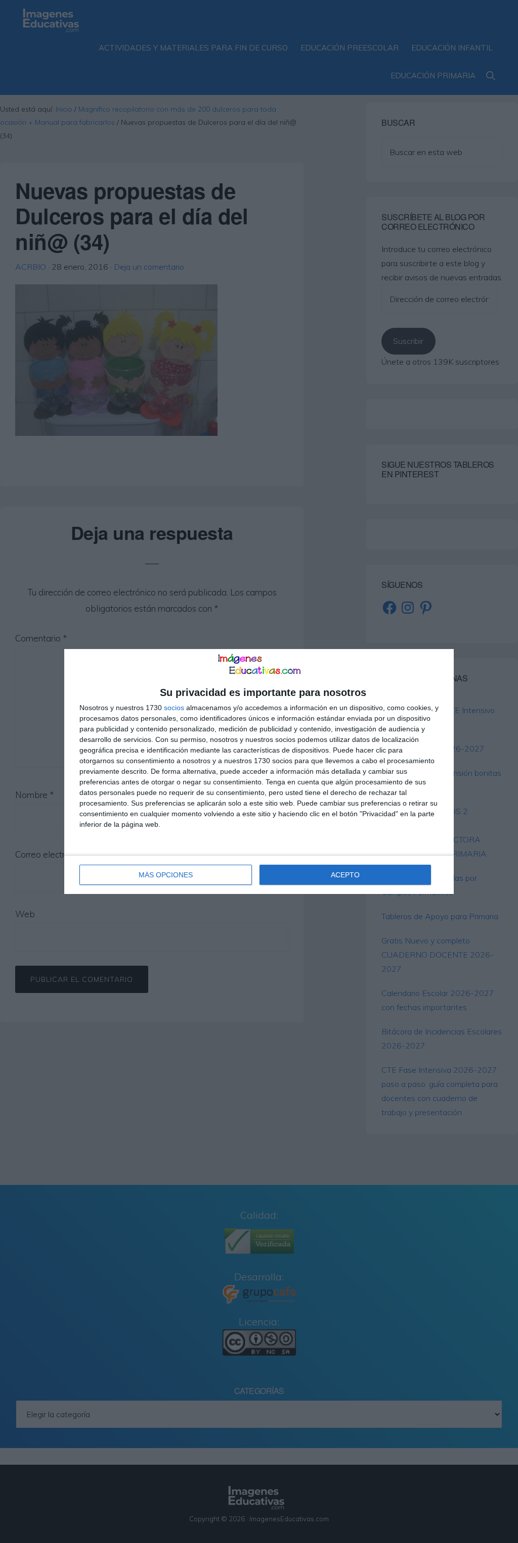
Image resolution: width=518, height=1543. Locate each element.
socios (174, 707)
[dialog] (259, 771)
